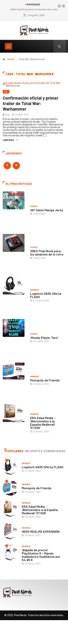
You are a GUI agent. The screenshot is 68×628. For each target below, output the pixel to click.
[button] (59, 6)
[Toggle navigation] (8, 46)
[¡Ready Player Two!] (14, 337)
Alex (7, 114)
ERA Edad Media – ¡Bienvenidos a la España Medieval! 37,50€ (42, 423)
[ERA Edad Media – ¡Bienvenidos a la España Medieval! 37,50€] (14, 422)
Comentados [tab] (54, 451)
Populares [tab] (14, 451)
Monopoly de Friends (45, 380)
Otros (33, 206)
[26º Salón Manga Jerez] (14, 209)
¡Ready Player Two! (44, 338)
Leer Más (8, 140)
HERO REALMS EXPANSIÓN (40, 531)
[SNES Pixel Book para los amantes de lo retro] (14, 252)
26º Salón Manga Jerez (46, 210)
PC (6, 91)
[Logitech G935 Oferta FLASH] (14, 295)
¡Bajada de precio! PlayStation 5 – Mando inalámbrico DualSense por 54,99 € (41, 555)
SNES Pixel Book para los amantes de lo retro (34, 9)
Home (10, 59)
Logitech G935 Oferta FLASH (45, 295)
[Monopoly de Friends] (14, 380)
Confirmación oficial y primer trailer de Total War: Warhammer (30, 103)
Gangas (34, 290)
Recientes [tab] (33, 451)
